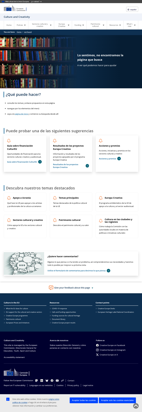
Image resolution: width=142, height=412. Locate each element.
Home (9, 25)
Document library (58, 319)
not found (28, 32)
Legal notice (88, 385)
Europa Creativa (113, 198)
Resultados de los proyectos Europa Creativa (68, 147)
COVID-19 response (59, 308)
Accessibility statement (14, 357)
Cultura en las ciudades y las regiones (118, 220)
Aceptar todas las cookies (84, 400)
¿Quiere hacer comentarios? (62, 256)
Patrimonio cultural (69, 220)
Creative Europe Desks (106, 308)
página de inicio (21, 114)
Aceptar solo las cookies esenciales (117, 400)
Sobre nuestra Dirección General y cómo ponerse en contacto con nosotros (68, 346)
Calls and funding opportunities (64, 312)
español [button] (133, 10)
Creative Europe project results (63, 323)
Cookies (60, 385)
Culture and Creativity (14, 340)
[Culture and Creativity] (16, 8)
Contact (71, 380)
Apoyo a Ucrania (22, 198)
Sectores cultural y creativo (28, 220)
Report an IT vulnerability (14, 385)
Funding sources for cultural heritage (66, 315)
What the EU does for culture (17, 308)
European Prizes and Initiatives (17, 323)
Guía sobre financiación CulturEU (20, 147)
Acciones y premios (109, 145)
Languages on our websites (41, 385)
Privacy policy (73, 385)
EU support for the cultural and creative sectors (24, 312)
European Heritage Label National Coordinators (116, 312)
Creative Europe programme (17, 315)
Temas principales (69, 198)
